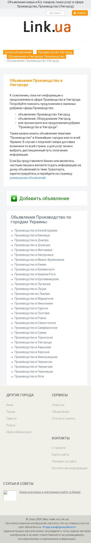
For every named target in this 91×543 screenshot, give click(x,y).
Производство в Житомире (33, 250)
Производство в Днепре (32, 240)
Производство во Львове (32, 293)
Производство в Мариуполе (34, 298)
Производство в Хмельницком (36, 357)
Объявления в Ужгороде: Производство (36, 56)
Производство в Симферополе (36, 327)
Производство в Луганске (33, 284)
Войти (81, 13)
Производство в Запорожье (34, 254)
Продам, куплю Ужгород (55, 52)
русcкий (55, 13)
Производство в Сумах (30, 332)
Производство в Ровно (30, 318)
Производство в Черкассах (33, 361)
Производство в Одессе (31, 308)
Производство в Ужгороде (33, 342)
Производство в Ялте (29, 376)
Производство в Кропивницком (37, 279)
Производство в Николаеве (34, 303)
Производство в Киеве (30, 264)
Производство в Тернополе (34, 337)
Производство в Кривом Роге (35, 274)
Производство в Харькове (33, 347)
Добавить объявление (44, 198)
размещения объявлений (28, 178)
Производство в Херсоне (32, 352)
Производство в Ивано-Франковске (39, 259)
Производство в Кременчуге (35, 269)
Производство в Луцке (30, 289)
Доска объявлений (18, 52)
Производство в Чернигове (34, 366)
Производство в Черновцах (34, 371)
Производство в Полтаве (32, 313)
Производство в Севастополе (35, 323)
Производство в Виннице (32, 235)
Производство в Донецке (32, 245)
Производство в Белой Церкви (36, 230)
